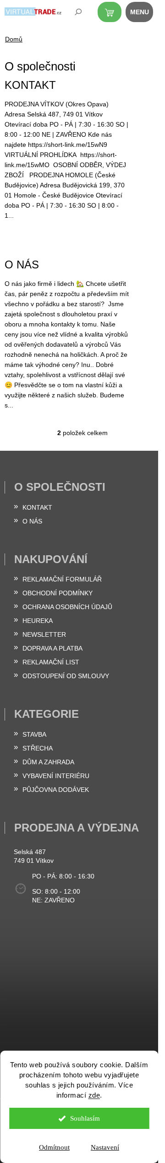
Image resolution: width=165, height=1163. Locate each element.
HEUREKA (37, 620)
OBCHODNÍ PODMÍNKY (57, 593)
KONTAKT (30, 85)
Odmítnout (54, 1147)
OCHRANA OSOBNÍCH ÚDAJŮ (67, 607)
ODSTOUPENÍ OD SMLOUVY (65, 676)
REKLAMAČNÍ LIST (50, 662)
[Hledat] (72, 14)
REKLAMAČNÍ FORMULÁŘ (62, 579)
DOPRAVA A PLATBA (52, 648)
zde (94, 1095)
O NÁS (22, 264)
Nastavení (105, 1147)
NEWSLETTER (44, 634)
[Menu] (144, 14)
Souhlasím (85, 1118)
